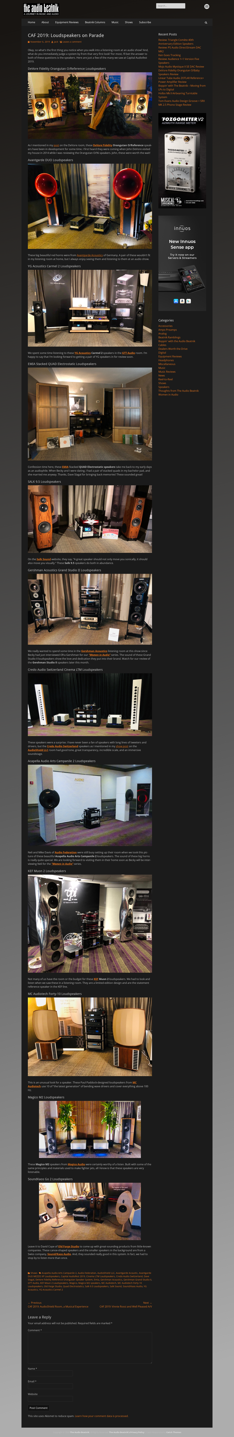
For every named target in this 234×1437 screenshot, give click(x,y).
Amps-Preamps (167, 329)
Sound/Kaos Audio (59, 1254)
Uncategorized (167, 394)
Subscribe (145, 22)
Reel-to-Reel (165, 379)
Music (115, 22)
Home (31, 22)
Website (33, 1394)
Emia (96, 1279)
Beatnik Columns (95, 22)
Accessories (165, 326)
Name (32, 1368)
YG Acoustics (82, 353)
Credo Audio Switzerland (62, 746)
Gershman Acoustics (94, 651)
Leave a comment (72, 41)
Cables (162, 345)
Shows (129, 22)
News (161, 375)
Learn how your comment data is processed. (101, 1416)
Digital (162, 352)
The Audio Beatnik (79, 1432)
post (56, 145)
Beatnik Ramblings (169, 337)
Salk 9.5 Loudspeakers (97, 1286)
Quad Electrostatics (73, 1286)
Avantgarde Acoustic (127, 1272)
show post (122, 746)
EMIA (65, 467)
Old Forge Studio (68, 1246)
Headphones (166, 360)
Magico (73, 1282)
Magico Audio (76, 1164)
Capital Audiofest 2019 (73, 1276)
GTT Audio (128, 353)
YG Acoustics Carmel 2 (51, 1289)
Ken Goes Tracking (169, 55)
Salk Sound (44, 559)
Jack (56, 41)
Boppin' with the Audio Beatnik (176, 341)
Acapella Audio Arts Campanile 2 (59, 1272)
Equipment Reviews (67, 22)
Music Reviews (167, 371)
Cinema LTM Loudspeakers (100, 1276)
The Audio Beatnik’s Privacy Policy (126, 1432)
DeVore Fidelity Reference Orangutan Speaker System (64, 1279)
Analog (162, 333)
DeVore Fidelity (102, 145)
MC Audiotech (108, 1282)
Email (32, 1381)
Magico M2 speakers (89, 1282)
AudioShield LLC (38, 750)
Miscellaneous (166, 364)
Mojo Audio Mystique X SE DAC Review (181, 66)
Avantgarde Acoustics (90, 255)
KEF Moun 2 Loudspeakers (54, 1282)
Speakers (163, 387)
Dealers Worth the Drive (173, 349)
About (45, 22)
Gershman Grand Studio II (137, 1279)
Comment (35, 1330)
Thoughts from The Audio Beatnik (178, 391)
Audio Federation (66, 852)
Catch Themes (173, 1432)
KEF (96, 979)
